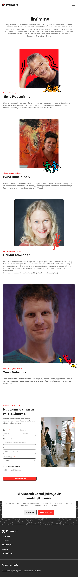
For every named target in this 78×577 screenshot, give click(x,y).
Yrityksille (6, 536)
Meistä (5, 549)
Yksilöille (6, 540)
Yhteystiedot (7, 553)
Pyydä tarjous (46, 512)
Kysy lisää (30, 512)
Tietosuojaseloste (10, 565)
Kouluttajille (7, 545)
